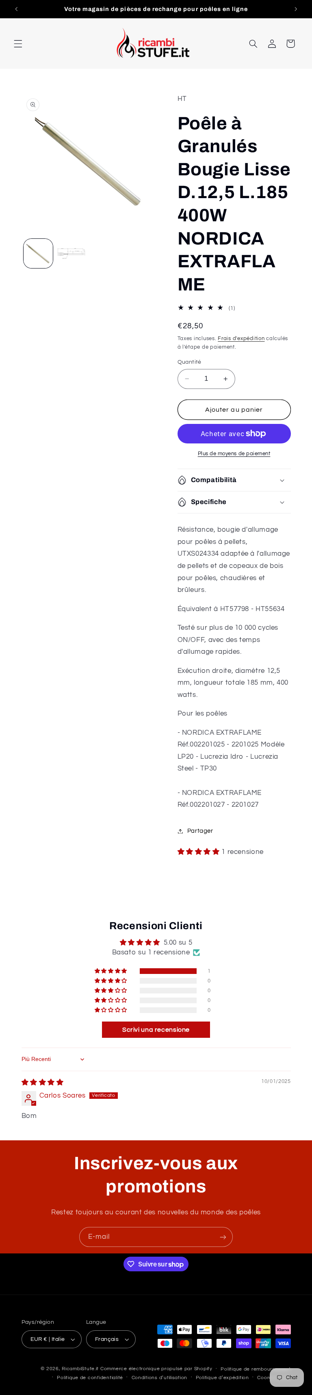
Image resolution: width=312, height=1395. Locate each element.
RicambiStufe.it (80, 1369)
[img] (43, 1082)
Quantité (190, 362)
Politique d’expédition (222, 1377)
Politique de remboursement (255, 1369)
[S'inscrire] (223, 1237)
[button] (18, 43)
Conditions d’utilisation (160, 1377)
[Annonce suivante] (296, 9)
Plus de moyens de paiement (234, 453)
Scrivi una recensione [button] (156, 1029)
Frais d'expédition (241, 338)
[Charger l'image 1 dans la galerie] (38, 253)
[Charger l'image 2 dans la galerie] (71, 253)
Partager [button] (200, 831)
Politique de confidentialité (90, 1377)
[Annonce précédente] (16, 9)
